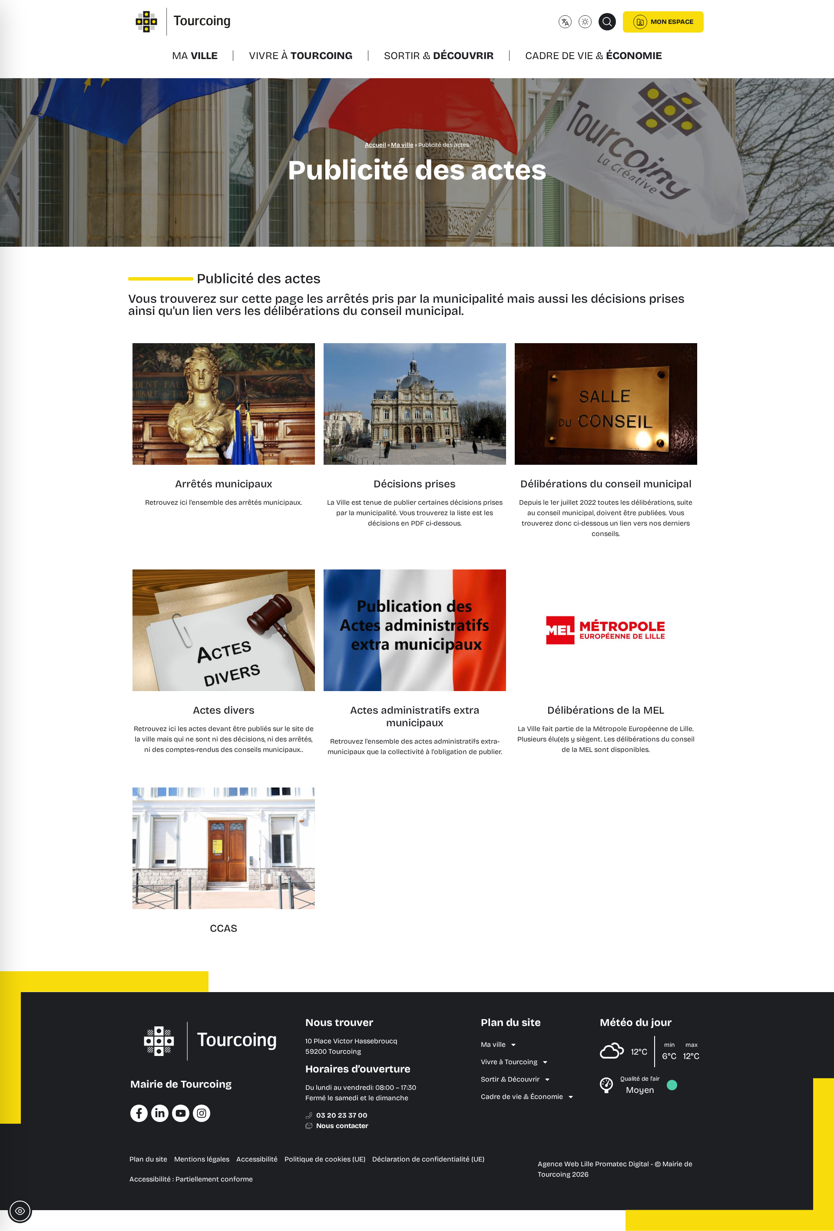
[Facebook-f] (139, 1113)
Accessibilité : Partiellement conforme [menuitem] (191, 1179)
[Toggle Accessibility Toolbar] (20, 1211)
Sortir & (439, 56)
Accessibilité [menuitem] (257, 1159)
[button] (607, 22)
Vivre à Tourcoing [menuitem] (509, 1062)
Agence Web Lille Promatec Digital (593, 1164)
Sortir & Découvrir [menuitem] (510, 1079)
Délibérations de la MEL (605, 710)
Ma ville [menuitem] (493, 1044)
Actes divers (224, 710)
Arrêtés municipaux (223, 484)
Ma (195, 56)
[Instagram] (201, 1113)
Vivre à (301, 56)
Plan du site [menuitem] (148, 1159)
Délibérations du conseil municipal (606, 484)
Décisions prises (415, 484)
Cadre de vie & (593, 56)
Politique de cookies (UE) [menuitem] (325, 1159)
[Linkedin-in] (160, 1113)
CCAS (223, 928)
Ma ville (402, 145)
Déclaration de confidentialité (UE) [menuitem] (428, 1159)
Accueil (375, 145)
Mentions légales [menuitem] (201, 1159)
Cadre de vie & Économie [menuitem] (522, 1096)
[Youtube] (180, 1113)
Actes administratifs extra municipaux (415, 716)
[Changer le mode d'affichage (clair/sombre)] (585, 21)
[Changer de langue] (565, 21)
